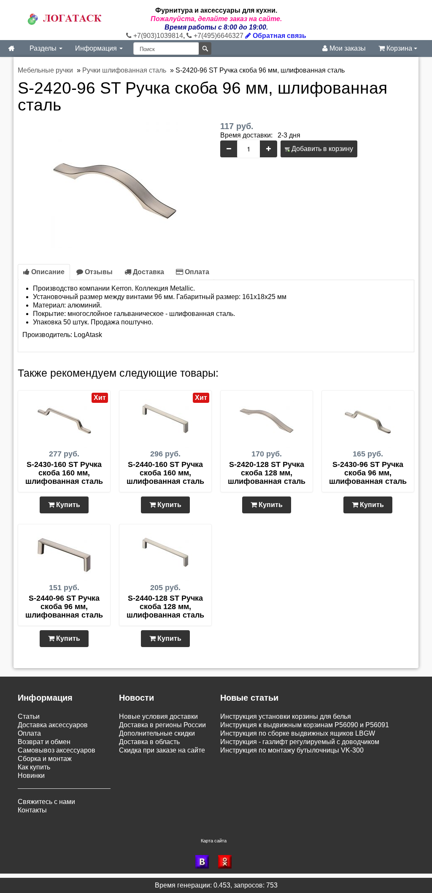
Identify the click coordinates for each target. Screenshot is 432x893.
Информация (97, 48)
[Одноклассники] (227, 862)
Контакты (32, 810)
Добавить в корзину (321, 148)
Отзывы (98, 271)
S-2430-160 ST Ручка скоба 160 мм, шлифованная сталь (64, 473)
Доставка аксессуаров (53, 724)
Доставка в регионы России (162, 724)
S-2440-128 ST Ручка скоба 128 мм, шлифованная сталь (165, 606)
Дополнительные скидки (157, 733)
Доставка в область (149, 741)
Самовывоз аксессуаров (56, 750)
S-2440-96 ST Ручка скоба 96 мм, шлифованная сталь (64, 606)
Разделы (44, 48)
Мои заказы (347, 48)
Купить (67, 504)
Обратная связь (278, 35)
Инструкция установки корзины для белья (285, 716)
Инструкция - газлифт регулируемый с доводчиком (299, 741)
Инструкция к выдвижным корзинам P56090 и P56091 (304, 724)
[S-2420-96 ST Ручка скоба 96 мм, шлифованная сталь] (114, 184)
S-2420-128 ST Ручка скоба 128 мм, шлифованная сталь (266, 473)
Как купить (34, 767)
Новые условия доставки (158, 716)
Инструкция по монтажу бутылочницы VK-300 (292, 750)
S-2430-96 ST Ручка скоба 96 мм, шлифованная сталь (368, 473)
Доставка (147, 271)
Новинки (31, 775)
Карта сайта (214, 840)
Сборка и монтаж (45, 758)
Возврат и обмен (44, 741)
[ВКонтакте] (204, 862)
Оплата (196, 271)
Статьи (29, 716)
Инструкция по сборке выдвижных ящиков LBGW (297, 733)
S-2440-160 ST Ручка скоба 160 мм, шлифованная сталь (165, 473)
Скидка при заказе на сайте (162, 750)
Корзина (399, 48)
